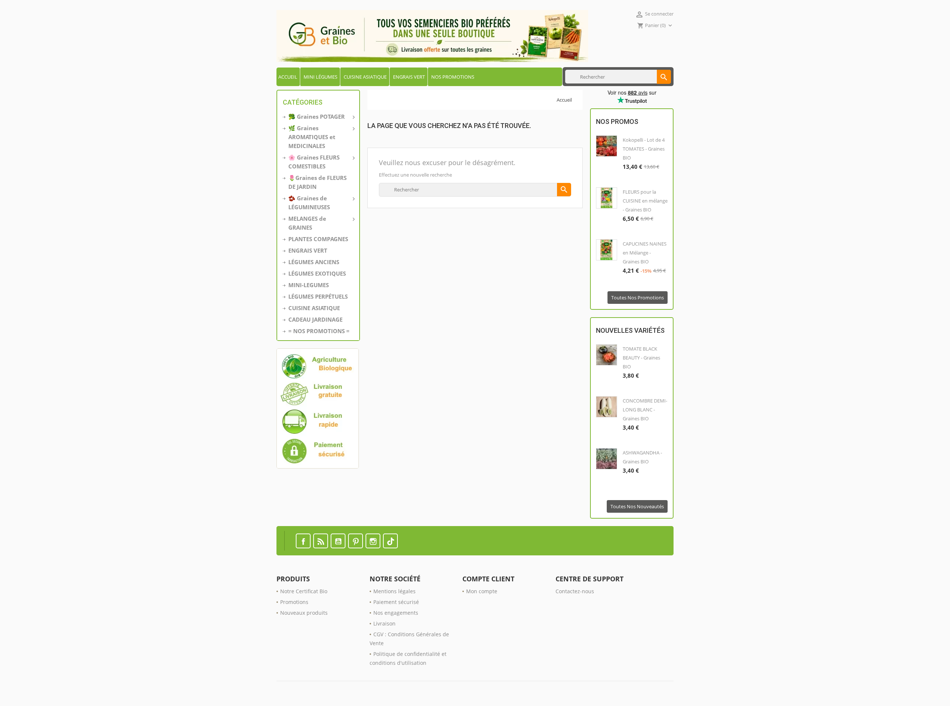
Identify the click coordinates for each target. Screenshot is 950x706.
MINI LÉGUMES (320, 76)
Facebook (303, 541)
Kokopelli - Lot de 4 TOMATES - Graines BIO (644, 149)
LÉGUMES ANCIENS (313, 262)
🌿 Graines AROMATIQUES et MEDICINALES (321, 137)
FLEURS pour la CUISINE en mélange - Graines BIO (645, 200)
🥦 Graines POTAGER (321, 117)
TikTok (390, 541)
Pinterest (355, 541)
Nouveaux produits (304, 612)
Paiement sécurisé (396, 601)
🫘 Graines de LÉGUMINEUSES (321, 202)
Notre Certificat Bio (303, 591)
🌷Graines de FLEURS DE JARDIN (317, 182)
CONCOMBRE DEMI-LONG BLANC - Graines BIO (645, 409)
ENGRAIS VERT (409, 76)
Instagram (373, 541)
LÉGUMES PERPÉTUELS (318, 296)
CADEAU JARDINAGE (315, 319)
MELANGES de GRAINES (321, 223)
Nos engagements (395, 612)
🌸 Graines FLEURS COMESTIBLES (321, 162)
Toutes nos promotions (637, 297)
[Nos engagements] (318, 408)
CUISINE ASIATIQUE (365, 76)
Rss (320, 541)
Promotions (294, 601)
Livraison (384, 623)
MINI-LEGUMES (308, 285)
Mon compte (481, 591)
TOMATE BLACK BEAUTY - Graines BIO (641, 357)
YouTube (338, 541)
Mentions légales (394, 591)
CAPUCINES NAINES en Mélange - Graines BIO (644, 252)
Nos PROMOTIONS (452, 76)
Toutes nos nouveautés (637, 506)
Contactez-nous (575, 591)
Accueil (287, 76)
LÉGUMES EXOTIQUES (317, 273)
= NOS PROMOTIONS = (319, 331)
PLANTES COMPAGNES (318, 239)
